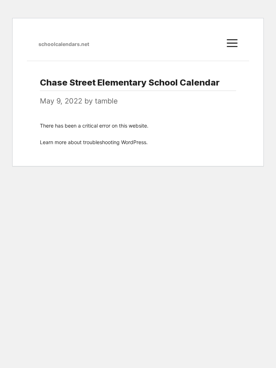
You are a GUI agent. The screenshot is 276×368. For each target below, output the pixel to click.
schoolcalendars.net (63, 44)
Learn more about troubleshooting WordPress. (94, 142)
